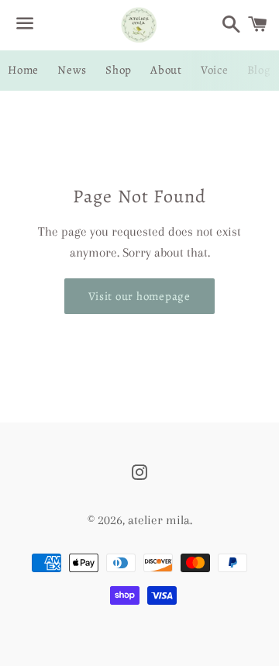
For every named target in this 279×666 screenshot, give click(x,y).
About (166, 70)
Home (23, 70)
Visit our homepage (139, 296)
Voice (215, 70)
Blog (259, 70)
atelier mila (159, 519)
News (72, 70)
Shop (118, 70)
